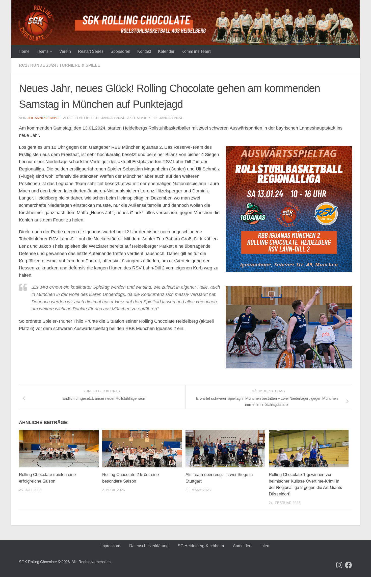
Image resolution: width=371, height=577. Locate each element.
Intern (265, 546)
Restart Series (90, 51)
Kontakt (144, 51)
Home (24, 51)
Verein (65, 51)
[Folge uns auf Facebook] (348, 565)
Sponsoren (120, 51)
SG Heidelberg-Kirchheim (201, 546)
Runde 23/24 (43, 65)
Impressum (110, 546)
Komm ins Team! (196, 51)
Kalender (166, 51)
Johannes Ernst (43, 118)
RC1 (23, 65)
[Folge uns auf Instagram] (339, 565)
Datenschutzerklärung (149, 546)
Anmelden (242, 546)
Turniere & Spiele (79, 65)
